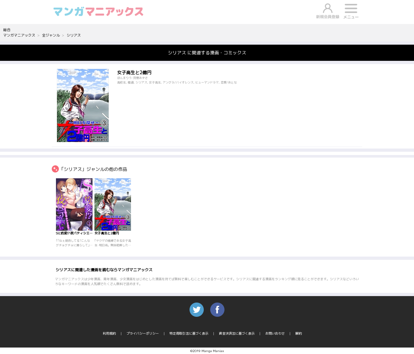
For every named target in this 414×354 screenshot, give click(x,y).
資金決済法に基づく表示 (237, 333)
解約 (298, 333)
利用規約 (109, 333)
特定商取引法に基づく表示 (188, 333)
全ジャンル (51, 35)
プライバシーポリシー (142, 333)
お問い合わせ (275, 333)
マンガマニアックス (19, 35)
